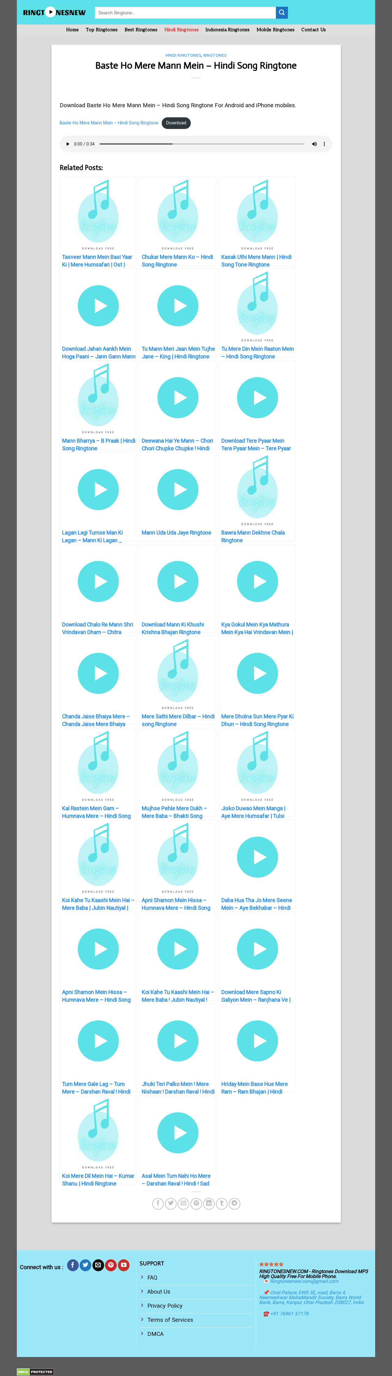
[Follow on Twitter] (85, 1265)
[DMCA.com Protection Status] (35, 1371)
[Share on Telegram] (234, 1204)
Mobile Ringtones (276, 29)
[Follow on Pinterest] (111, 1265)
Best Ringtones (141, 29)
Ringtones (215, 55)
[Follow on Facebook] (73, 1265)
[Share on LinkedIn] (209, 1204)
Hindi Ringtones (181, 29)
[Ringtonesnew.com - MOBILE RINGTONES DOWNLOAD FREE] (53, 12)
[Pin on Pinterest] (196, 1204)
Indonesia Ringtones (227, 29)
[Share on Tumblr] (222, 1204)
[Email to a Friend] (183, 1204)
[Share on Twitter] (171, 1204)
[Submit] (282, 12)
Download (176, 123)
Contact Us (313, 29)
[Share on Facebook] (158, 1204)
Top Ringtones (102, 29)
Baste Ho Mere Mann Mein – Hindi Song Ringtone (109, 123)
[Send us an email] (98, 1265)
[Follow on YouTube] (124, 1265)
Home (72, 29)
